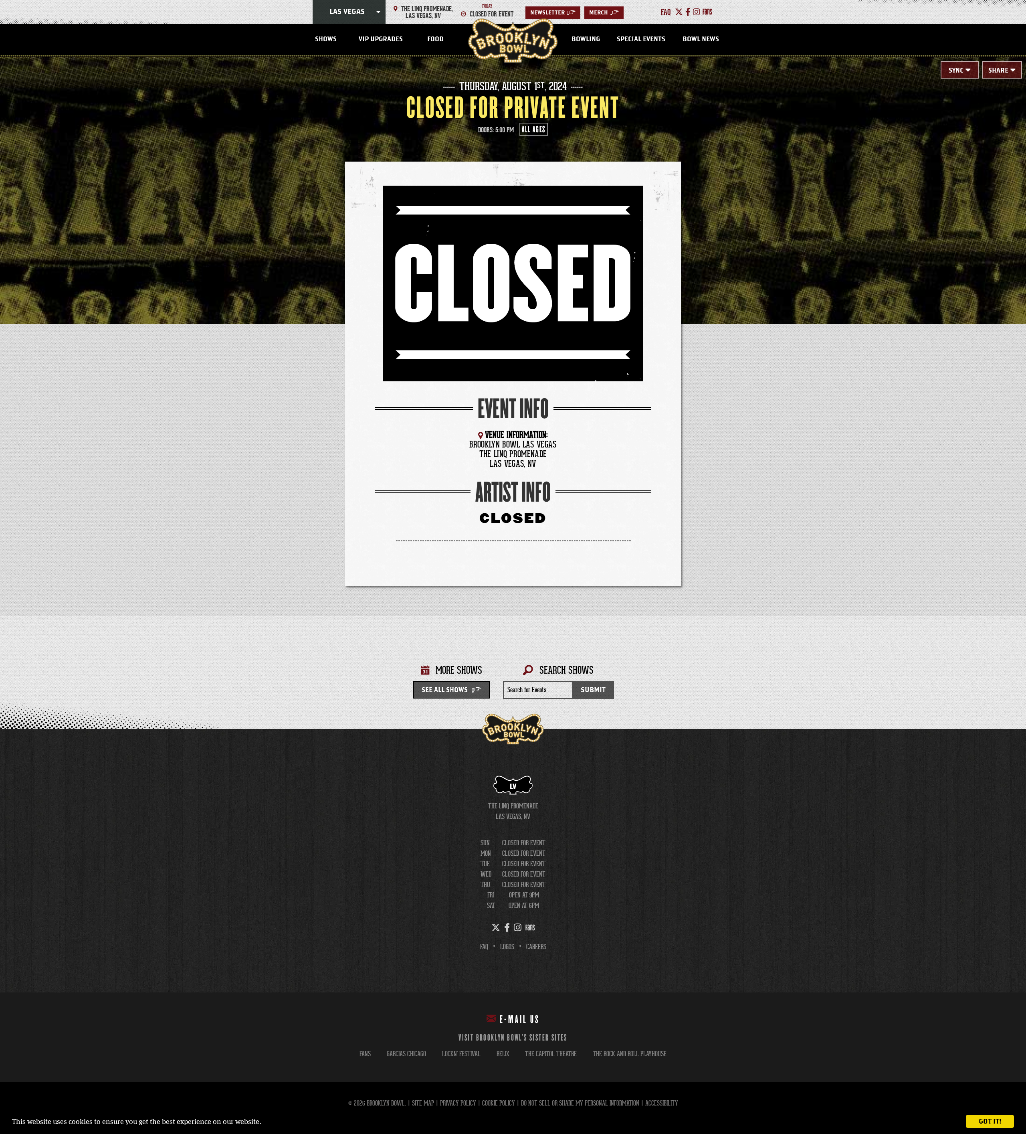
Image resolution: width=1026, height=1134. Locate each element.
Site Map (423, 1103)
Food (435, 39)
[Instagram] (696, 12)
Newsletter (553, 13)
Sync (956, 70)
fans (365, 1054)
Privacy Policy (458, 1103)
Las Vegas (347, 12)
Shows (326, 39)
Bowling (586, 39)
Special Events (641, 39)
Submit (593, 689)
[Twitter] (679, 12)
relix (503, 1054)
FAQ (484, 947)
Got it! (990, 1121)
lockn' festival (461, 1054)
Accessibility (661, 1103)
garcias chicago (406, 1054)
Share (998, 70)
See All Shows (445, 690)
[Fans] (707, 12)
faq (666, 12)
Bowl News (701, 39)
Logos (507, 947)
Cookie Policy (498, 1103)
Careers (536, 947)
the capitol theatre (551, 1054)
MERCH (604, 13)
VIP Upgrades (381, 39)
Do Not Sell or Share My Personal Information (580, 1103)
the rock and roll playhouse (629, 1054)
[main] (513, 393)
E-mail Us (520, 1020)
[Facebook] (688, 12)
